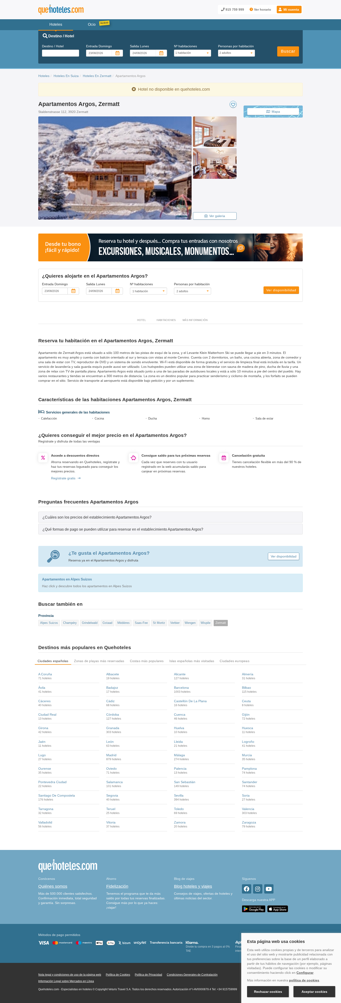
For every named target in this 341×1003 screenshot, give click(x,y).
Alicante (180, 674)
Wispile (205, 623)
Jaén (41, 741)
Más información (195, 320)
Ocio (92, 24)
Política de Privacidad (148, 974)
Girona (43, 728)
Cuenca (179, 714)
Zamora (180, 822)
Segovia (112, 795)
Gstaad (107, 623)
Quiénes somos (52, 886)
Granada (112, 728)
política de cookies (304, 980)
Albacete (112, 674)
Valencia (248, 809)
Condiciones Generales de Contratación (192, 974)
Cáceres (44, 701)
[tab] (170, 517)
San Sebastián (184, 782)
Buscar (288, 51)
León (110, 741)
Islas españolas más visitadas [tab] (191, 661)
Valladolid (45, 822)
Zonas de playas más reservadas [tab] (99, 661)
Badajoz (112, 687)
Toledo (179, 809)
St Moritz (159, 623)
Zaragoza (249, 822)
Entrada (99, 46)
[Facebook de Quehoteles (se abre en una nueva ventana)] (246, 889)
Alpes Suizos (49, 623)
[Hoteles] (73, 10)
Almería (247, 674)
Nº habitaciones (185, 46)
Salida (139, 46)
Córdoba (112, 714)
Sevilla (178, 795)
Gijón (246, 714)
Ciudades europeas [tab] (234, 661)
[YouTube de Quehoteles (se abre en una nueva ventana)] (268, 889)
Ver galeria (217, 216)
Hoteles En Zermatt (97, 76)
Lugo (42, 755)
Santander (249, 782)
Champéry (70, 623)
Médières (123, 623)
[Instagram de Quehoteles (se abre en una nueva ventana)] (257, 889)
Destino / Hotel (53, 46)
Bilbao (246, 687)
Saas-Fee (141, 623)
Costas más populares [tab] (147, 661)
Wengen (190, 623)
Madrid (111, 755)
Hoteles (43, 76)
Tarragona (45, 809)
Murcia (247, 755)
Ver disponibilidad (281, 290)
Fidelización (117, 886)
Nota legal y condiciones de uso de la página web (69, 974)
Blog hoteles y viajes (193, 886)
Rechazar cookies (268, 991)
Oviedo (111, 768)
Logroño (248, 741)
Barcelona (181, 687)
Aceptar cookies (314, 991)
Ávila (41, 687)
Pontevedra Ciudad (52, 782)
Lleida (178, 741)
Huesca (247, 728)
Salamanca (114, 782)
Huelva (179, 728)
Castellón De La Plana (190, 701)
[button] (289, 9)
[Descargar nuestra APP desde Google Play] (253, 908)
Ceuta (246, 701)
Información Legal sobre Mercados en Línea (66, 981)
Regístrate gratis (63, 478)
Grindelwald (89, 623)
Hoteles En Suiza (66, 76)
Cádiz (110, 701)
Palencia (180, 768)
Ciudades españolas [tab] (53, 661)
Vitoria (111, 822)
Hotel (141, 320)
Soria (246, 795)
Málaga (179, 755)
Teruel (110, 809)
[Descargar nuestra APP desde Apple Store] (277, 908)
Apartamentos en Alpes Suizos (67, 579)
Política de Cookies (118, 974)
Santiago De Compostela (56, 795)
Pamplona (249, 768)
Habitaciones (166, 320)
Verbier (175, 623)
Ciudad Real (47, 714)
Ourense (44, 768)
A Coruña (45, 674)
